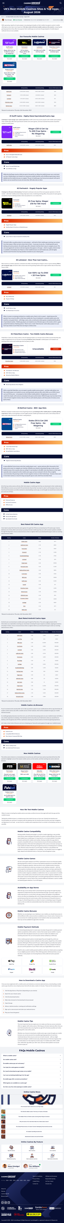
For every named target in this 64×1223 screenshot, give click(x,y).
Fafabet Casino (9, 792)
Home (2, 16)
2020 (28, 1180)
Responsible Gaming (50, 1178)
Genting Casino (20, 671)
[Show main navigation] (3, 3)
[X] (5, 1202)
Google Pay (32, 964)
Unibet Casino (24, 541)
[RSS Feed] (2, 1202)
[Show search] (60, 3)
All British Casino (24, 595)
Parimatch (25, 47)
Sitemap (3, 1191)
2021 (25, 1180)
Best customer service (32, 1158)
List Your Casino (49, 1181)
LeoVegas (24, 602)
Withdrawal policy (11, 1158)
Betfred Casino (9, 69)
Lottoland (39, 47)
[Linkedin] (8, 1202)
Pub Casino (9, 771)
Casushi (24, 584)
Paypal (11, 972)
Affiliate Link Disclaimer (51, 1176)
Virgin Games (24, 563)
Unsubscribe (48, 1183)
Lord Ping (20, 639)
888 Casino (24, 577)
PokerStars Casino (54, 47)
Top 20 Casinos (11, 1150)
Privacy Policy (36, 1178)
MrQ (24, 606)
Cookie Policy (36, 1181)
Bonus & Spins (4, 1196)
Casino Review (9, 48)
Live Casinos (53, 1150)
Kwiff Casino (9, 47)
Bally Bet (39, 771)
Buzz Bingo (19, 660)
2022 (21, 1180)
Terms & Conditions (37, 1176)
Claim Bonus (9, 56)
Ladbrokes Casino (24, 545)
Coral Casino (24, 573)
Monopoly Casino (24, 566)
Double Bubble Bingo (24, 555)
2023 (18, 1180)
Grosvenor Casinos (24, 598)
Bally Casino (24, 609)
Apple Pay (11, 964)
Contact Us (35, 1183)
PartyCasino (24, 548)
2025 (11, 1180)
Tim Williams (34, 1166)
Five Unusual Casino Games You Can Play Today (32, 1106)
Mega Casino (19, 675)
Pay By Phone (52, 964)
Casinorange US (5, 1193)
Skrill (32, 972)
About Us (3, 1188)
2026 (7, 1180)
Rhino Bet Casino (54, 771)
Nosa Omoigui (8, 20)
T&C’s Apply (9, 58)
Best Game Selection (53, 1158)
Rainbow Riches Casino (24, 570)
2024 (14, 1180)
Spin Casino (19, 682)
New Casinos (32, 1150)
